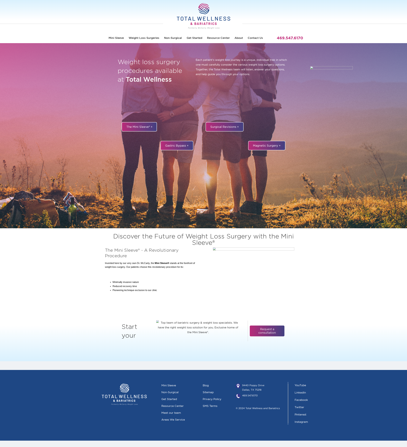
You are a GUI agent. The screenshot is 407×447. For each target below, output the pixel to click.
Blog (206, 385)
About (239, 38)
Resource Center (218, 38)
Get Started (194, 38)
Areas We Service (173, 419)
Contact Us (255, 38)
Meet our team (171, 412)
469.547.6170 (250, 395)
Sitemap (208, 392)
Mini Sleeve (116, 38)
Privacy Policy (212, 399)
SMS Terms (210, 406)
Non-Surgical (173, 38)
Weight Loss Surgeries (144, 38)
